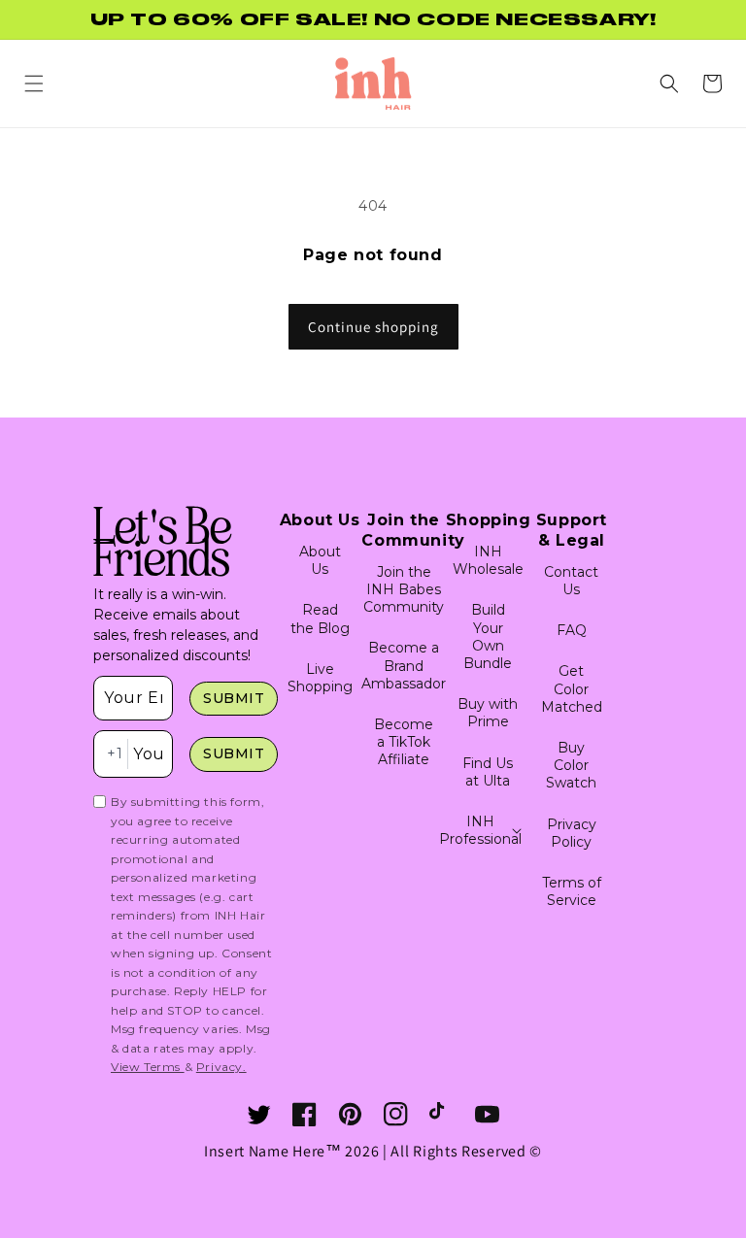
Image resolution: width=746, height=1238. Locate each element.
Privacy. (221, 1066)
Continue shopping (373, 327)
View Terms (148, 1066)
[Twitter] (259, 1114)
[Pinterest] (350, 1114)
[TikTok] (441, 1114)
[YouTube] (487, 1114)
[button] (34, 83)
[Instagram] (396, 1114)
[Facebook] (304, 1114)
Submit (234, 698)
